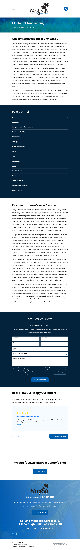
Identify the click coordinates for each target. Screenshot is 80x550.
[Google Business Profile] (13, 534)
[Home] (39, 8)
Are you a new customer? (20, 353)
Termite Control (35, 502)
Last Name (44, 337)
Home (16, 502)
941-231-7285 (48, 497)
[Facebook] (17, 534)
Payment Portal (44, 506)
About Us (34, 506)
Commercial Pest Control (57, 502)
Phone (14, 343)
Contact (54, 506)
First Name (16, 337)
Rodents (44, 502)
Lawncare (26, 506)
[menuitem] (39, 117)
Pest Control (24, 502)
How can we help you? (19, 358)
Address (15, 348)
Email (42, 343)
